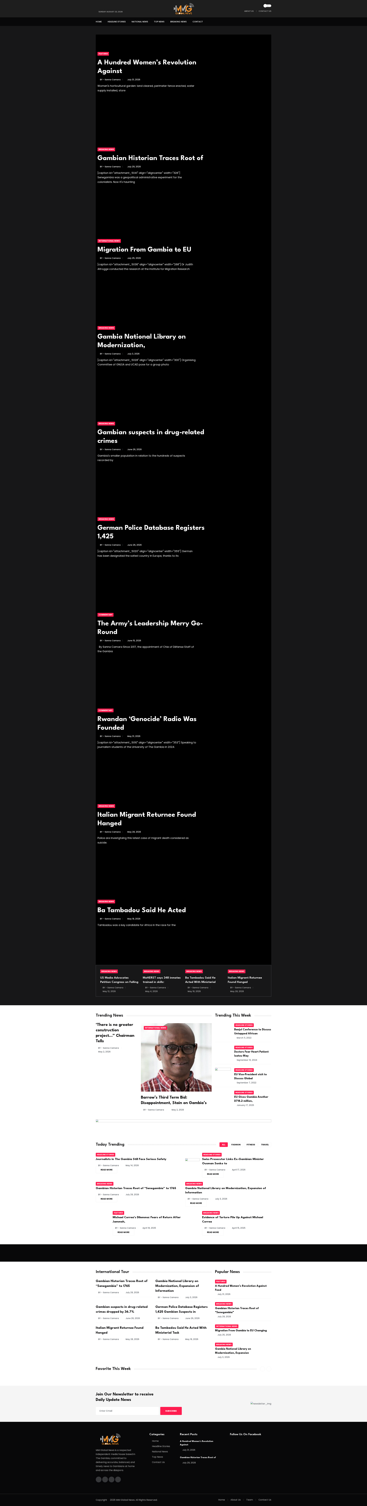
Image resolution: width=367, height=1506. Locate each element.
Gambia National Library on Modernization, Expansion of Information (177, 1286)
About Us (249, 11)
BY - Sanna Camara (110, 79)
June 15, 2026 (134, 640)
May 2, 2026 (104, 1051)
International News (109, 241)
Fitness (251, 1144)
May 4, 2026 (151, 991)
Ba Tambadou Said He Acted (141, 910)
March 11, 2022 (244, 1037)
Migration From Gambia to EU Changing (241, 1330)
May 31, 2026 (133, 736)
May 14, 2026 (132, 1165)
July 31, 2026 (133, 79)
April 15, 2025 (238, 1228)
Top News (159, 21)
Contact (198, 21)
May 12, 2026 (109, 991)
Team (249, 1499)
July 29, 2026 (134, 166)
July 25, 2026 (134, 258)
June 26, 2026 (134, 449)
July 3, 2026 (133, 353)
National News (140, 21)
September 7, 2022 (246, 1082)
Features (103, 53)
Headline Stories (117, 21)
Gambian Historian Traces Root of (150, 158)
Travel (265, 1144)
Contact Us (265, 11)
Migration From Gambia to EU (144, 250)
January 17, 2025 (245, 1105)
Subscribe (171, 1410)
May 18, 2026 (133, 918)
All (223, 1144)
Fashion (236, 1144)
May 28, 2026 (134, 831)
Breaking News (178, 21)
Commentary (105, 614)
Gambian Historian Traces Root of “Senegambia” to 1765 (136, 1188)
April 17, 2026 (238, 1169)
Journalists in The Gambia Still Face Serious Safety (131, 1159)
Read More (107, 1169)
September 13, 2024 (247, 1060)
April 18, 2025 (149, 1228)
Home (99, 21)
